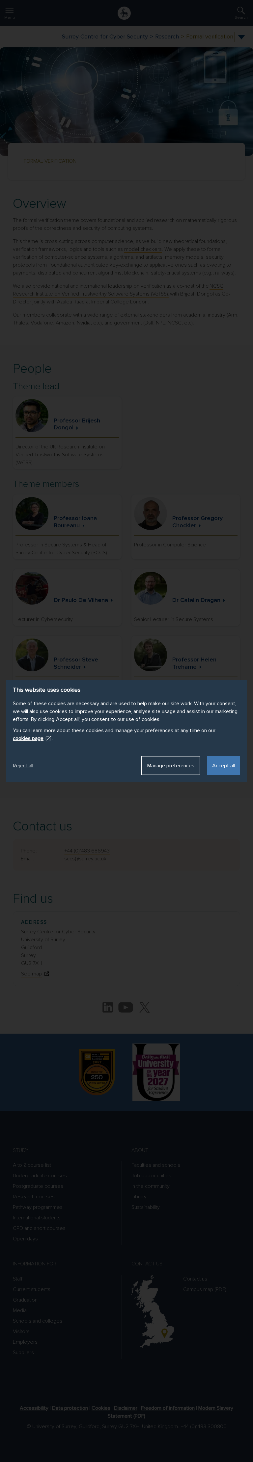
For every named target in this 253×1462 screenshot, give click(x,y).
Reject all (23, 765)
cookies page (28, 738)
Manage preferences (170, 765)
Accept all (223, 765)
